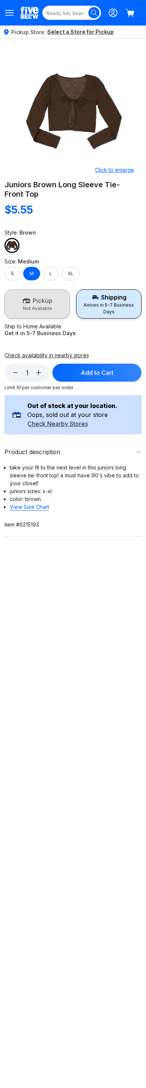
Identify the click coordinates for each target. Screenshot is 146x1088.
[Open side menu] (9, 12)
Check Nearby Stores (57, 424)
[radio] (37, 304)
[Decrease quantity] (15, 372)
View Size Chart (29, 507)
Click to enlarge (114, 170)
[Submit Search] (94, 12)
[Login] (113, 13)
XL (70, 273)
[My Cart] (129, 13)
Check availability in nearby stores (46, 355)
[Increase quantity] (38, 372)
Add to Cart (97, 372)
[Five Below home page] (30, 12)
